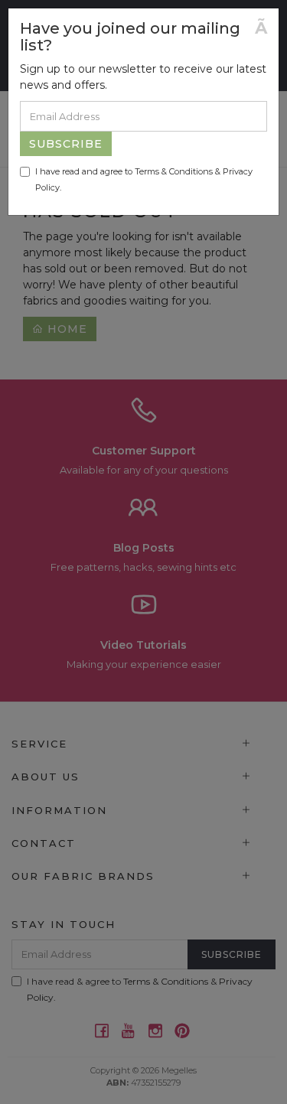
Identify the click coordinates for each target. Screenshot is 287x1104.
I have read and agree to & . (144, 179)
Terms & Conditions (174, 171)
